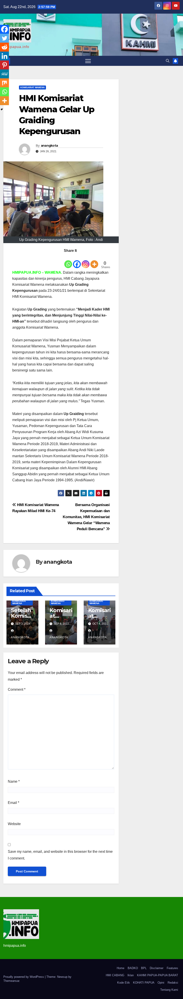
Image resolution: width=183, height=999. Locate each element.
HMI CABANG (115, 975)
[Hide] (2, 109)
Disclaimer (156, 968)
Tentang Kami (169, 989)
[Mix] (4, 82)
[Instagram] (85, 261)
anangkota (49, 146)
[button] (167, 61)
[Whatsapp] (68, 261)
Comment (16, 689)
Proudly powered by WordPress (24, 976)
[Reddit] (4, 47)
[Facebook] (77, 261)
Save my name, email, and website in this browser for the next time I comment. (60, 855)
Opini (161, 982)
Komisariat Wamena (32, 87)
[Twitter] (4, 38)
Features (172, 968)
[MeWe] (4, 73)
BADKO (133, 968)
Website (14, 824)
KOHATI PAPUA (143, 982)
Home (120, 968)
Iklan (130, 975)
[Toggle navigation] (88, 60)
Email (13, 803)
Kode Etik (123, 982)
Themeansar (11, 980)
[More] (94, 261)
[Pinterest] (4, 64)
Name (14, 781)
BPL (144, 968)
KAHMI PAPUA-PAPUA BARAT (157, 975)
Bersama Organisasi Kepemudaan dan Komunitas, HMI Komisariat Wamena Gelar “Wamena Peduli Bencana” (86, 517)
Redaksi (173, 982)
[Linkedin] (4, 56)
